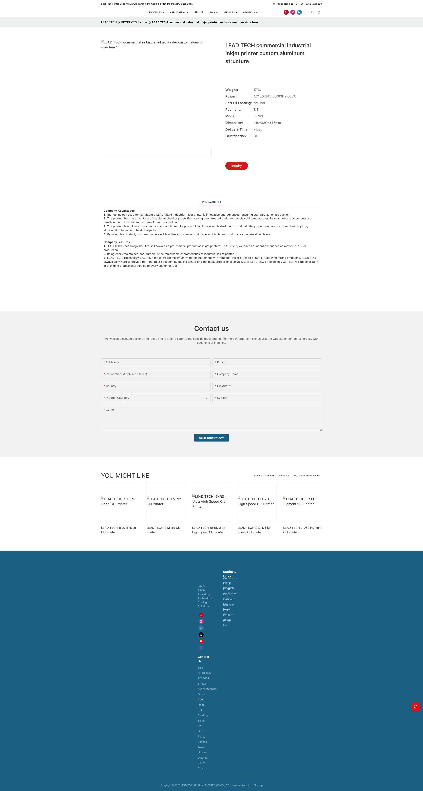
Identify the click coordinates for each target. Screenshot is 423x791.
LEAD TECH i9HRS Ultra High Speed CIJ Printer (209, 530)
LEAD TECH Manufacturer (306, 475)
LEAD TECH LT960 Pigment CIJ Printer (302, 530)
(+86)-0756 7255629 (310, 3)
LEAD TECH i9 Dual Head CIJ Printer (118, 530)
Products (259, 475)
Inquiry (236, 166)
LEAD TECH (109, 22)
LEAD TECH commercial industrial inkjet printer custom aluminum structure (205, 22)
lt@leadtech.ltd (285, 3)
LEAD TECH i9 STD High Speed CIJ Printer (254, 530)
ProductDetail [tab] (211, 202)
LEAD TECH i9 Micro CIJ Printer (164, 530)
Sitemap (258, 785)
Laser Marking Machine (228, 599)
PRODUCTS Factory (134, 22)
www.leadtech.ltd (240, 785)
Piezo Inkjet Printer (227, 615)
